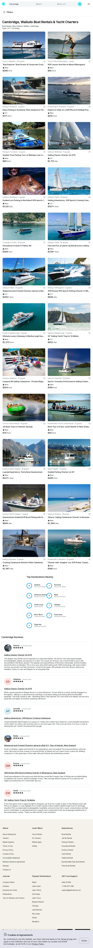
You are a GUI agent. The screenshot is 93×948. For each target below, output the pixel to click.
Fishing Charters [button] (68, 842)
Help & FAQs (66, 882)
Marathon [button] (35, 922)
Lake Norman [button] (37, 910)
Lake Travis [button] (36, 898)
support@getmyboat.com (71, 890)
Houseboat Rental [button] (68, 846)
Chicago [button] (35, 906)
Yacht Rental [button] (66, 854)
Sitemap (6, 866)
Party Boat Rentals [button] (68, 866)
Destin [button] (34, 918)
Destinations (7, 894)
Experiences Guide (10, 890)
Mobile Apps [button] (37, 842)
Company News (9, 882)
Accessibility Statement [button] (11, 858)
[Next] (42, 45)
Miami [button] (34, 882)
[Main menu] (88, 4)
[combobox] (21, 4)
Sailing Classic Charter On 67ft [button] (18, 655)
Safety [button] (34, 846)
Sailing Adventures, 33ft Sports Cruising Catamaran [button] (27, 718)
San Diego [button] (36, 894)
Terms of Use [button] (67, 939)
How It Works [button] (37, 834)
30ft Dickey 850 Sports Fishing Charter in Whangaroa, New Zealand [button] (34, 773)
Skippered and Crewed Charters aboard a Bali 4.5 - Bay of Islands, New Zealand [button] (40, 745)
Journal (6, 876)
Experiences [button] (67, 828)
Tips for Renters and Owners (13, 898)
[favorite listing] (44, 61)
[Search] (80, 4)
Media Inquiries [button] (8, 842)
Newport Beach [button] (38, 902)
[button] (7, 26)
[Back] (5, 45)
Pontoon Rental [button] (67, 850)
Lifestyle (6, 886)
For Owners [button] (36, 838)
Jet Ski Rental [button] (67, 838)
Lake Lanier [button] (36, 886)
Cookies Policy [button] (8, 854)
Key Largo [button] (36, 914)
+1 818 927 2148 (68, 886)
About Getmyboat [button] (9, 834)
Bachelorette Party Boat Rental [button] (73, 862)
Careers (6, 838)
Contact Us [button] (7, 870)
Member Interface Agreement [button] (14, 862)
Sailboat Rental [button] (67, 858)
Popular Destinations (41, 876)
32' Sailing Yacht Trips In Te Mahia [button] (19, 800)
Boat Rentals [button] (66, 834)
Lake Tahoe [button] (36, 890)
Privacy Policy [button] (38, 944)
